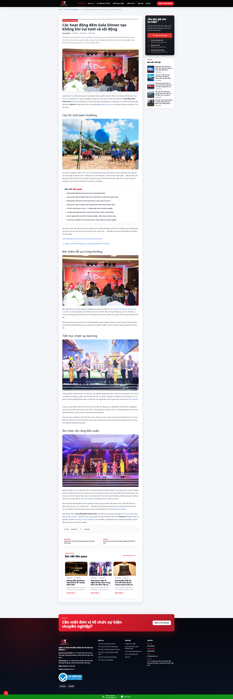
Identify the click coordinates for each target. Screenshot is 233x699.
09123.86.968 (70, 666)
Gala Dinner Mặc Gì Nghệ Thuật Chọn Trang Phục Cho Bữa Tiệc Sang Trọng (92, 197)
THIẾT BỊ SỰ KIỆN (118, 3)
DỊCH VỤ (90, 3)
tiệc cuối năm (133, 399)
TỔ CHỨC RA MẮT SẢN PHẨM (107, 657)
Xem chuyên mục (128, 555)
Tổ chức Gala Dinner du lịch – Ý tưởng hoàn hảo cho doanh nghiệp (89, 208)
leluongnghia (66, 33)
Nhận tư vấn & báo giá (165, 3)
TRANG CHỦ (81, 3)
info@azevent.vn (68, 669)
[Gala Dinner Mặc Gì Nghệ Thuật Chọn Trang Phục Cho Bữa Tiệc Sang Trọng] (100, 569)
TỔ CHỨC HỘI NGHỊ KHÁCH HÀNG (109, 649)
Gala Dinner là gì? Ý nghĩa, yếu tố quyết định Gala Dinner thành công (91, 204)
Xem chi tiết (70, 593)
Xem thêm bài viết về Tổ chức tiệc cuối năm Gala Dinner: (82, 239)
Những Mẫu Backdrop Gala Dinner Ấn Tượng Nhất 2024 (86, 193)
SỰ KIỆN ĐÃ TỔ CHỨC (103, 3)
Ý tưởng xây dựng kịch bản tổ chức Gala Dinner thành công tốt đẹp (90, 212)
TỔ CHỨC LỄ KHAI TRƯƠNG (106, 644)
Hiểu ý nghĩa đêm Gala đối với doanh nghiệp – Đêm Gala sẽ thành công (91, 216)
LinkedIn (87, 529)
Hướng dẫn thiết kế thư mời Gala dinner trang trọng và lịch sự (88, 201)
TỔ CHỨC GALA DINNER (71, 9)
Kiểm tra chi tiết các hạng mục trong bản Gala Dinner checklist (87, 244)
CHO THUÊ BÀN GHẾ (131, 654)
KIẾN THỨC (130, 3)
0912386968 (151, 646)
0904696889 (151, 651)
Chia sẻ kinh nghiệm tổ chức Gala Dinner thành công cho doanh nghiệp (91, 220)
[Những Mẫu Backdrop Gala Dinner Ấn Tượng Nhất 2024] (76, 569)
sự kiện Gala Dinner (120, 309)
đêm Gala (117, 509)
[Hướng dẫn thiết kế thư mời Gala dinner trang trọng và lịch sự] (124, 569)
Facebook (74, 529)
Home (60, 9)
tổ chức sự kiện (128, 514)
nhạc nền (84, 499)
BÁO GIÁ (140, 3)
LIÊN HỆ (148, 3)
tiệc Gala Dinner (107, 104)
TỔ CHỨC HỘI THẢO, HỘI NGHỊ (108, 646)
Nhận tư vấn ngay (161, 35)
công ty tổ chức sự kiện (85, 519)
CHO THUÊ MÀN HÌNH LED (133, 651)
